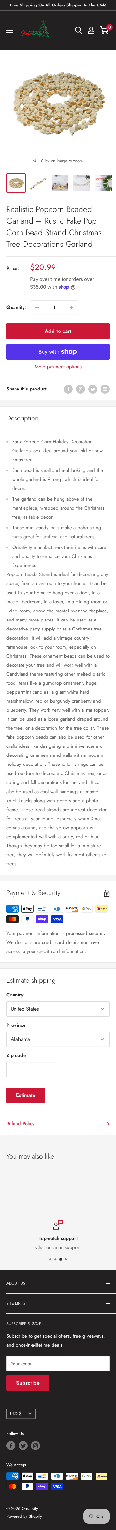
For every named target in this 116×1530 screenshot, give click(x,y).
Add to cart (58, 331)
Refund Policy (20, 1123)
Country (14, 994)
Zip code (16, 1055)
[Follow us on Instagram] (35, 1445)
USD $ (15, 1413)
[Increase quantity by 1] (71, 307)
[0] (104, 30)
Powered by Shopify (24, 1516)
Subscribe (28, 1383)
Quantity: (16, 307)
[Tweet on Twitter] (92, 389)
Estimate (25, 1095)
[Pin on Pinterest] (80, 389)
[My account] (91, 30)
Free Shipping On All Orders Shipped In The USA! (58, 5)
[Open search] (78, 30)
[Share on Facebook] (68, 389)
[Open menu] (9, 30)
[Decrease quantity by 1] (37, 307)
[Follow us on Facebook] (10, 1445)
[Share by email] (105, 389)
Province (15, 1025)
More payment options (58, 366)
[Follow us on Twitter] (23, 1445)
